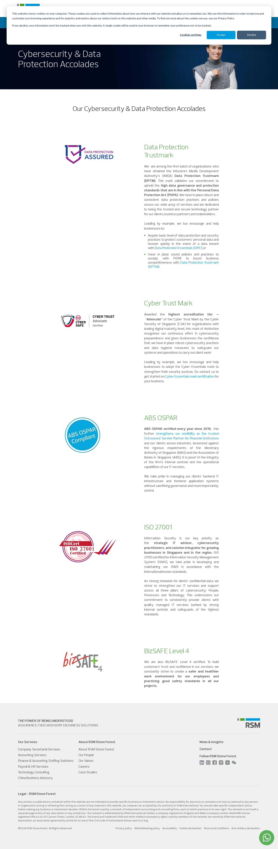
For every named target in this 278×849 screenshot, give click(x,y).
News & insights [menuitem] (212, 742)
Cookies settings (190, 34)
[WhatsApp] (266, 837)
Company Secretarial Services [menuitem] (39, 749)
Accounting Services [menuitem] (32, 755)
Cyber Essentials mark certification (189, 376)
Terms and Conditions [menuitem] (216, 828)
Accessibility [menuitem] (169, 828)
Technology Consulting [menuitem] (33, 772)
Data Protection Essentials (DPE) (178, 248)
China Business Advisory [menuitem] (35, 778)
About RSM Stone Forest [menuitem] (96, 749)
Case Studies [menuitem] (87, 772)
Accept (221, 34)
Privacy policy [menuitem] (124, 828)
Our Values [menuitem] (86, 760)
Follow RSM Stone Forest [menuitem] (218, 756)
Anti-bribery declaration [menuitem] (245, 828)
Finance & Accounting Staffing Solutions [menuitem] (46, 760)
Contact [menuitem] (206, 749)
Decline (251, 34)
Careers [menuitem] (84, 766)
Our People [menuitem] (86, 755)
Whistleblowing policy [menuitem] (147, 828)
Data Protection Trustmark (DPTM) (183, 264)
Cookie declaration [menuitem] (190, 828)
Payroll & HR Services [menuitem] (33, 766)
